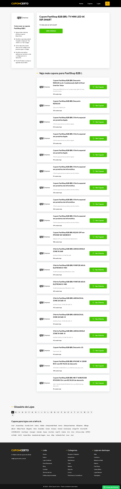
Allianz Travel (21, 428)
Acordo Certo (29, 425)
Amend (60, 428)
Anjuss (45, 432)
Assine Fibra (27, 435)
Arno (72, 432)
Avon (67, 435)
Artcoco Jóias (80, 432)
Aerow (60, 425)
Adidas (42, 425)
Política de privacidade (49, 475)
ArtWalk (14, 435)
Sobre (44, 457)
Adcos (37, 425)
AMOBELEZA (15, 432)
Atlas (52, 435)
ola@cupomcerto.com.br (18, 458)
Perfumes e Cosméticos (75, 475)
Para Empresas (47, 463)
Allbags (86, 425)
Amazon (53, 428)
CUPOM (19, 3)
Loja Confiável (47, 460)
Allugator (29, 428)
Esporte (70, 469)
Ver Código (51, 31)
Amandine (41, 428)
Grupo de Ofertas (112, 487)
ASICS (20, 435)
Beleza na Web (98, 460)
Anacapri (32, 432)
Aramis (63, 432)
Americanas (67, 428)
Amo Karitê (83, 428)
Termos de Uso (47, 472)
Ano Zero (51, 432)
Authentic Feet (60, 435)
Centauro (97, 457)
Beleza (70, 466)
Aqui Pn (57, 432)
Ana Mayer (24, 432)
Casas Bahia (97, 469)
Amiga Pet (75, 428)
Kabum (96, 463)
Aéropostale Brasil (51, 425)
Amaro (48, 428)
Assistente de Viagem (38, 435)
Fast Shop (97, 466)
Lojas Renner (98, 472)
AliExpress (79, 425)
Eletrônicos (71, 460)
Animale (39, 432)
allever (13, 428)
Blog (44, 466)
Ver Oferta (99, 253)
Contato (45, 469)
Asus (48, 435)
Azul (72, 435)
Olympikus (97, 475)
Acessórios (71, 457)
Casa (69, 463)
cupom (20, 450)
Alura (35, 428)
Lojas (98, 3)
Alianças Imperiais (69, 425)
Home (81, 3)
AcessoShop (19, 425)
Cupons (90, 3)
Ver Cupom (99, 87)
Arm (68, 432)
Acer (12, 425)
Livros (69, 472)
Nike (95, 454)
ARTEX (88, 432)
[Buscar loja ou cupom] (107, 4)
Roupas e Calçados (73, 454)
